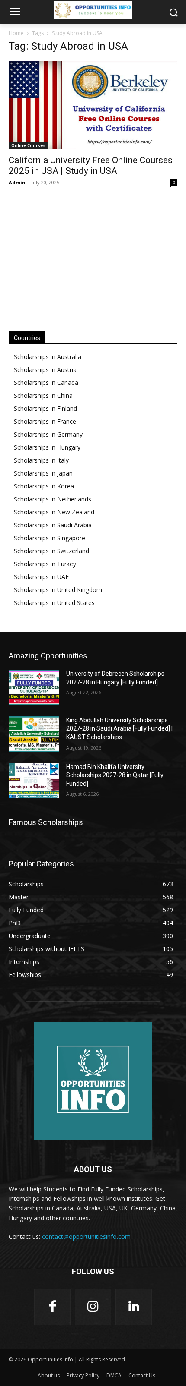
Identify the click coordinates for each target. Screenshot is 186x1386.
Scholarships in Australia (47, 357)
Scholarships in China (43, 395)
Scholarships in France (45, 421)
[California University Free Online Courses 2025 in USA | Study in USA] (93, 105)
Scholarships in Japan (43, 473)
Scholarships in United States (54, 602)
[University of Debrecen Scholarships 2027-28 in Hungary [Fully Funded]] (34, 687)
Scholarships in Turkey (45, 564)
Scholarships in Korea (44, 486)
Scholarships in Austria (45, 369)
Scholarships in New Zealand (54, 512)
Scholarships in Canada (46, 382)
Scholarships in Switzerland (51, 551)
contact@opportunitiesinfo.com (86, 1236)
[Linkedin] (133, 1307)
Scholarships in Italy (41, 460)
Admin (17, 182)
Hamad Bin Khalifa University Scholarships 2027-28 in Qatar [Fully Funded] (115, 775)
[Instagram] (93, 1307)
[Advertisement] (93, 258)
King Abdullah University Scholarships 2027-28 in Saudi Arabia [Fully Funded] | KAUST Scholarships (119, 728)
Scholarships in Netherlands (52, 499)
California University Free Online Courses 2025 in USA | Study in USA (91, 165)
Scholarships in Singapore (49, 538)
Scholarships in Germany (48, 434)
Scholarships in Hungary (47, 447)
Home (16, 33)
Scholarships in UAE (41, 577)
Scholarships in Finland (45, 408)
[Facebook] (52, 1307)
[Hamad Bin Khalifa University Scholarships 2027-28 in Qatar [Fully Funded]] (34, 780)
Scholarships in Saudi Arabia (53, 525)
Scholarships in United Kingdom (58, 590)
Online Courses (28, 145)
